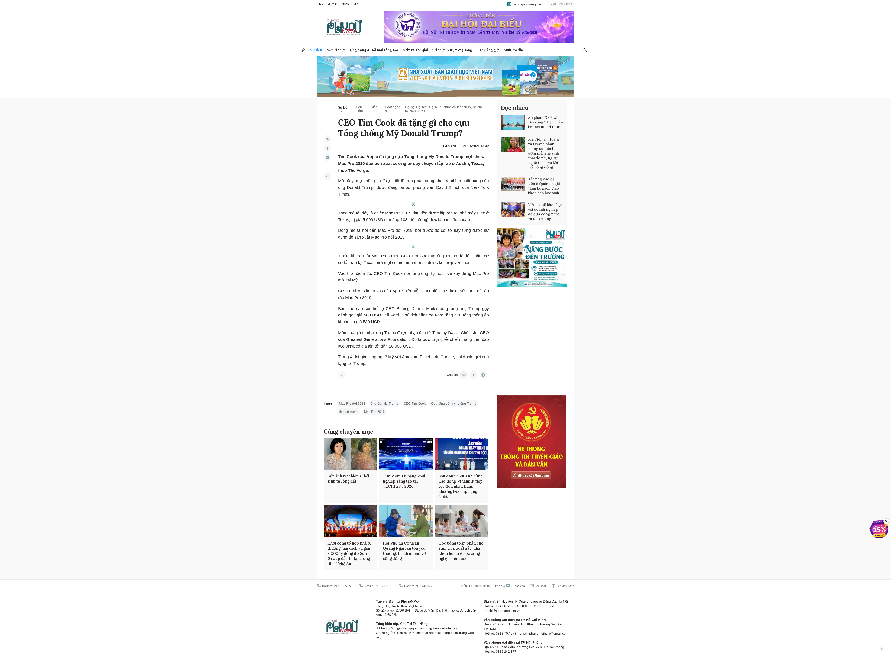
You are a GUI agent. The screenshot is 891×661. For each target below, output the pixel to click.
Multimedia (513, 50)
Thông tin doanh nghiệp (475, 585)
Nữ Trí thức (335, 50)
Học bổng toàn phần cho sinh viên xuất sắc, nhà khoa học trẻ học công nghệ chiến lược (461, 551)
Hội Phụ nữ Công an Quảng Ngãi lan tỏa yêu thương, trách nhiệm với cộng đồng (405, 551)
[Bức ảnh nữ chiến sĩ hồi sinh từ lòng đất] (350, 454)
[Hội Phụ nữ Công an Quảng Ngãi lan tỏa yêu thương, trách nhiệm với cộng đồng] (406, 521)
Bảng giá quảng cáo (527, 4)
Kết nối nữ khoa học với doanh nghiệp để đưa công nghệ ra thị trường (545, 211)
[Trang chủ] (304, 50)
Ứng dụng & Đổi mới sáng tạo (374, 50)
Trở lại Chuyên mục (341, 375)
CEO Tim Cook (415, 403)
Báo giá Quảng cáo (510, 586)
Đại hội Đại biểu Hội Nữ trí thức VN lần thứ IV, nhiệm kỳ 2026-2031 (443, 109)
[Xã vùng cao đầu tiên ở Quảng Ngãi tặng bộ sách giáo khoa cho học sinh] (513, 184)
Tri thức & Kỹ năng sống (452, 50)
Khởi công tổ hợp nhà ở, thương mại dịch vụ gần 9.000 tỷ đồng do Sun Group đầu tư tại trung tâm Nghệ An (349, 553)
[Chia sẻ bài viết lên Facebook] (327, 148)
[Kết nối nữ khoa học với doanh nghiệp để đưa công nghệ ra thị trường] (513, 209)
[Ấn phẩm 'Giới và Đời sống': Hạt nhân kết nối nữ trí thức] (513, 122)
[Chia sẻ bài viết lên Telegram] (327, 157)
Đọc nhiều (514, 107)
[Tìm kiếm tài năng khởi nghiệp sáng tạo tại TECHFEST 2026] (406, 454)
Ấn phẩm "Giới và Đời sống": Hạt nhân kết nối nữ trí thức (545, 122)
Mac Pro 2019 (374, 411)
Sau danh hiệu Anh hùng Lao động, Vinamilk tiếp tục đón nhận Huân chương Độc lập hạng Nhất (461, 486)
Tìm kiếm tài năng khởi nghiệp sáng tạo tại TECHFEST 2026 (404, 481)
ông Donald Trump (384, 403)
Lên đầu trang (565, 586)
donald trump (348, 411)
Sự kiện (316, 50)
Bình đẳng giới (487, 50)
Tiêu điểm (359, 109)
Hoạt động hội (392, 109)
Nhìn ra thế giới (415, 50)
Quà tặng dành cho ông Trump (453, 403)
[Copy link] (327, 139)
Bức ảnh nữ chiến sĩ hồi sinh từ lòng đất (348, 479)
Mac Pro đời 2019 (352, 403)
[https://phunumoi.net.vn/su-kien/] (327, 176)
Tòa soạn (540, 586)
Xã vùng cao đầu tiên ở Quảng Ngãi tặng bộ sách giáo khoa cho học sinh (544, 186)
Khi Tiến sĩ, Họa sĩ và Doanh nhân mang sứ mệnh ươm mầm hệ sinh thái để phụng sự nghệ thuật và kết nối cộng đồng (543, 153)
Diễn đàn (374, 109)
